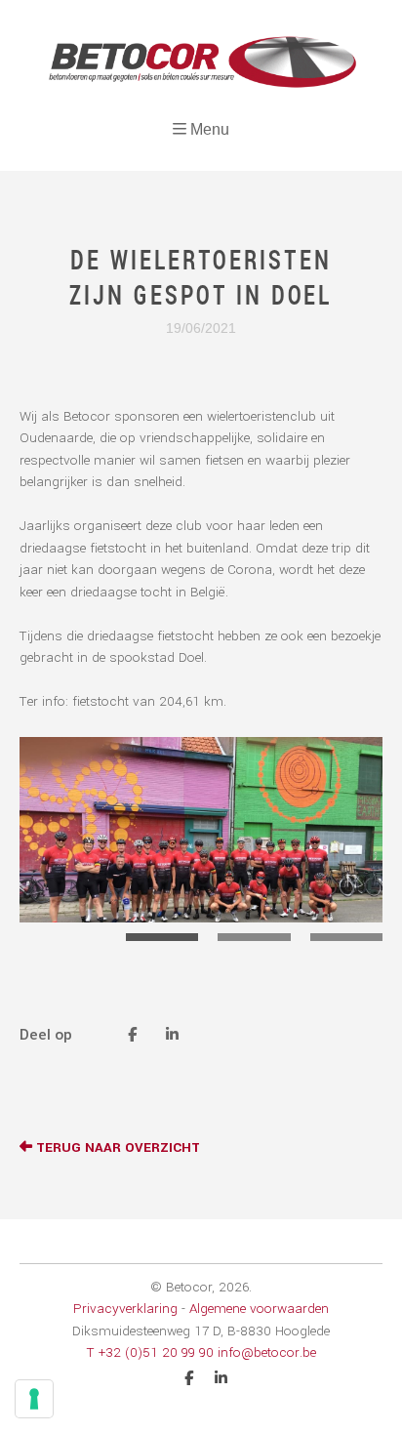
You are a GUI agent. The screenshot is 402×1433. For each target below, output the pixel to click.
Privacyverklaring (125, 1308)
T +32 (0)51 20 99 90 (150, 1352)
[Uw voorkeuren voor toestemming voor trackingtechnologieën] (34, 1398)
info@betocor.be (267, 1352)
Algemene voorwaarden (259, 1308)
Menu (209, 129)
